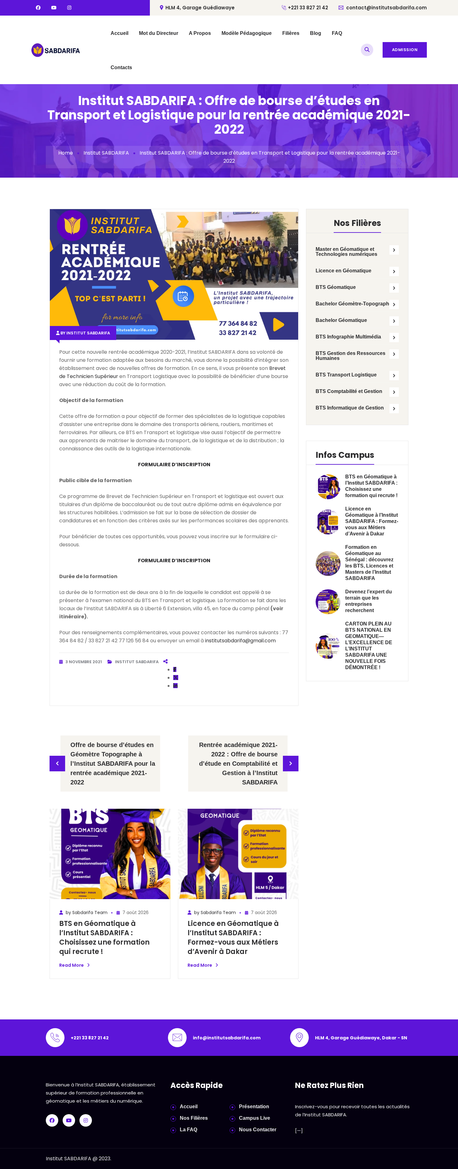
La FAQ (188, 1129)
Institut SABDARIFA (106, 152)
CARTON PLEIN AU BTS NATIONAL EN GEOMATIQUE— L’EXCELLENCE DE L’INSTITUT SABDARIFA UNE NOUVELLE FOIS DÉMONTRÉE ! (368, 645)
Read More (71, 965)
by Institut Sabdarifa (85, 333)
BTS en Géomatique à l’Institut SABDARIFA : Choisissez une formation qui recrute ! (104, 937)
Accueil (119, 33)
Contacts (121, 67)
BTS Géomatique (336, 287)
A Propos (200, 33)
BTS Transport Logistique (346, 374)
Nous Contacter (257, 1129)
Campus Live (254, 1118)
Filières (290, 33)
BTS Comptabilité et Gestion (349, 391)
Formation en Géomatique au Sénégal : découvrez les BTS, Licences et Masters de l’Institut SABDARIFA (369, 562)
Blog (315, 33)
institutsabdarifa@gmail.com (240, 640)
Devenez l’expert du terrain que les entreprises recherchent (368, 601)
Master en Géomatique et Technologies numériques (346, 252)
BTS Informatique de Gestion (350, 407)
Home (65, 152)
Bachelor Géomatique (341, 320)
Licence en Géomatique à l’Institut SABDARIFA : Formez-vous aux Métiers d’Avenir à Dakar (233, 937)
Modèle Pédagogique (247, 33)
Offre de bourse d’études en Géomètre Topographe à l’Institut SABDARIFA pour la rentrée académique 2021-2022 (112, 763)
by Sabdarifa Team (85, 912)
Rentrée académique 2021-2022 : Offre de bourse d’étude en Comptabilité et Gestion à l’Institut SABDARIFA (238, 763)
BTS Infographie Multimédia (348, 336)
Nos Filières (194, 1118)
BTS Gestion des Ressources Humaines (350, 356)
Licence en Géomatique (343, 270)
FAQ (337, 33)
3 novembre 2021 (84, 662)
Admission (405, 50)
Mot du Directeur (158, 33)
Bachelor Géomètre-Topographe (354, 303)
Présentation (254, 1106)
